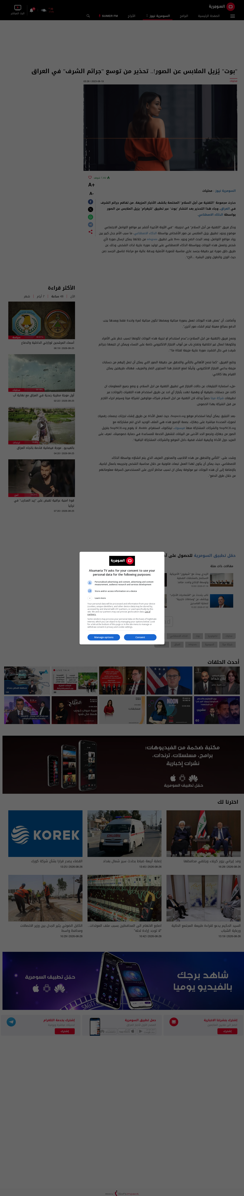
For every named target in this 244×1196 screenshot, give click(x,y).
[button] (122, 598)
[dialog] (122, 598)
